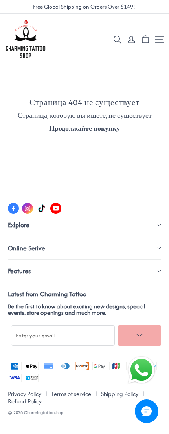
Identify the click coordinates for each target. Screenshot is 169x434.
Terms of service (71, 394)
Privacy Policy (24, 394)
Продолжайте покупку (84, 128)
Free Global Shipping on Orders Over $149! (84, 7)
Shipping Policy (119, 394)
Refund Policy (25, 401)
